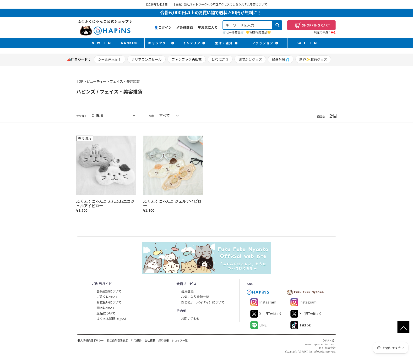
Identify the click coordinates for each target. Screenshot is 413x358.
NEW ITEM (101, 43)
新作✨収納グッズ (313, 59)
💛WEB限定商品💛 (258, 32)
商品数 (321, 116)
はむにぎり (220, 59)
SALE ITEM (307, 43)
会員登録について (109, 291)
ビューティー (96, 81)
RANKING (130, 43)
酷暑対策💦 (280, 59)
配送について (106, 307)
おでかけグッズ (250, 59)
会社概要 (150, 340)
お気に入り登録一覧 (195, 296)
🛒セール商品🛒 (233, 32)
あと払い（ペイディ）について (202, 302)
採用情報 (163, 340)
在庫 (151, 116)
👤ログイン (163, 27)
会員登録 (187, 291)
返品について (106, 313)
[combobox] (248, 25)
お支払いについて (109, 302)
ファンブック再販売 (187, 59)
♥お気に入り (208, 27)
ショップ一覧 (180, 340)
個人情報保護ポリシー (90, 340)
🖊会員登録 (184, 27)
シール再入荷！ (109, 59)
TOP (79, 81)
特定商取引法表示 (117, 340)
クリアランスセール (146, 59)
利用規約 (136, 340)
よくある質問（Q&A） (112, 318)
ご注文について (107, 296)
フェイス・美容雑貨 (125, 81)
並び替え (81, 116)
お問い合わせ (190, 318)
